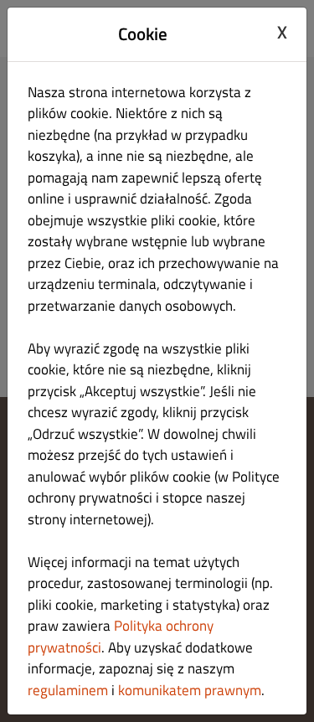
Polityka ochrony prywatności (121, 636)
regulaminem (68, 690)
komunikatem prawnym (189, 690)
